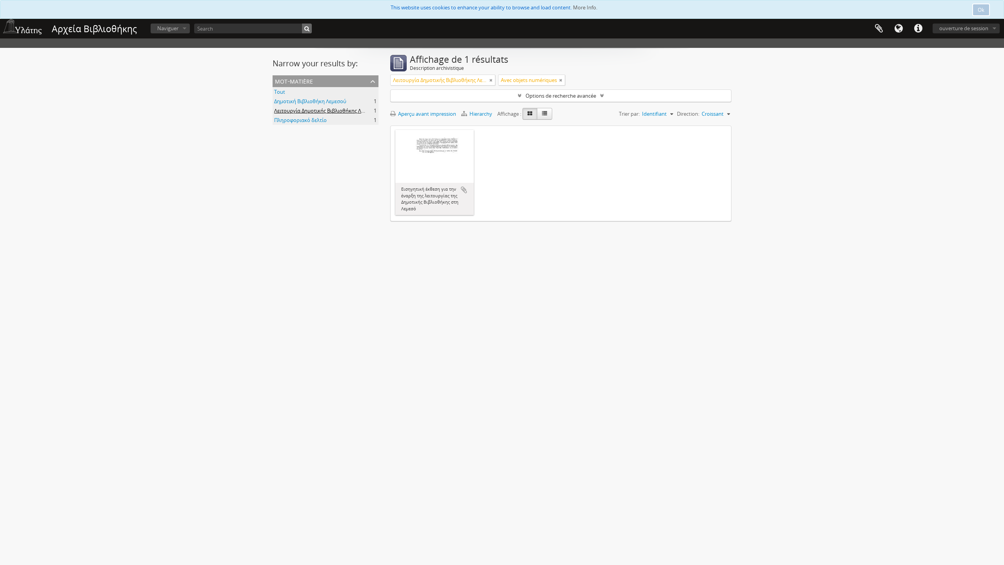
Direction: (688, 113)
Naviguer (167, 28)
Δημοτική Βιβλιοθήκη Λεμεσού (310, 101)
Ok (981, 9)
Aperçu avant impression (426, 113)
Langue (898, 28)
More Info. (585, 7)
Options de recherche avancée (561, 95)
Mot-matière (294, 80)
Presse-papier (879, 28)
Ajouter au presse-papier (464, 190)
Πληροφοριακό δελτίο (300, 120)
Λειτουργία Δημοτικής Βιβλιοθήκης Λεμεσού (326, 110)
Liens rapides (918, 28)
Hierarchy (480, 113)
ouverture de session (963, 28)
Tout (279, 91)
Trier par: (629, 113)
